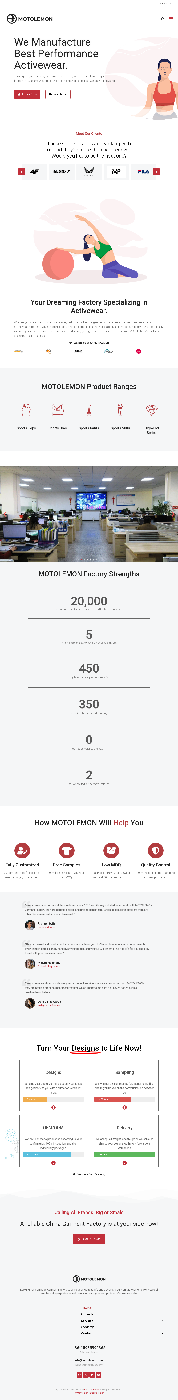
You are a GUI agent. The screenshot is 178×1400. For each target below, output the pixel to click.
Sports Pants (89, 428)
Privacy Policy (81, 1392)
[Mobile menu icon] (170, 18)
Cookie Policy (97, 1392)
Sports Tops (26, 428)
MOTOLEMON (91, 1389)
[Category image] (26, 410)
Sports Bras (57, 428)
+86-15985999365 (89, 1348)
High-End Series (151, 430)
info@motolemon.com (89, 1360)
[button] (58, 94)
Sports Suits (120, 428)
